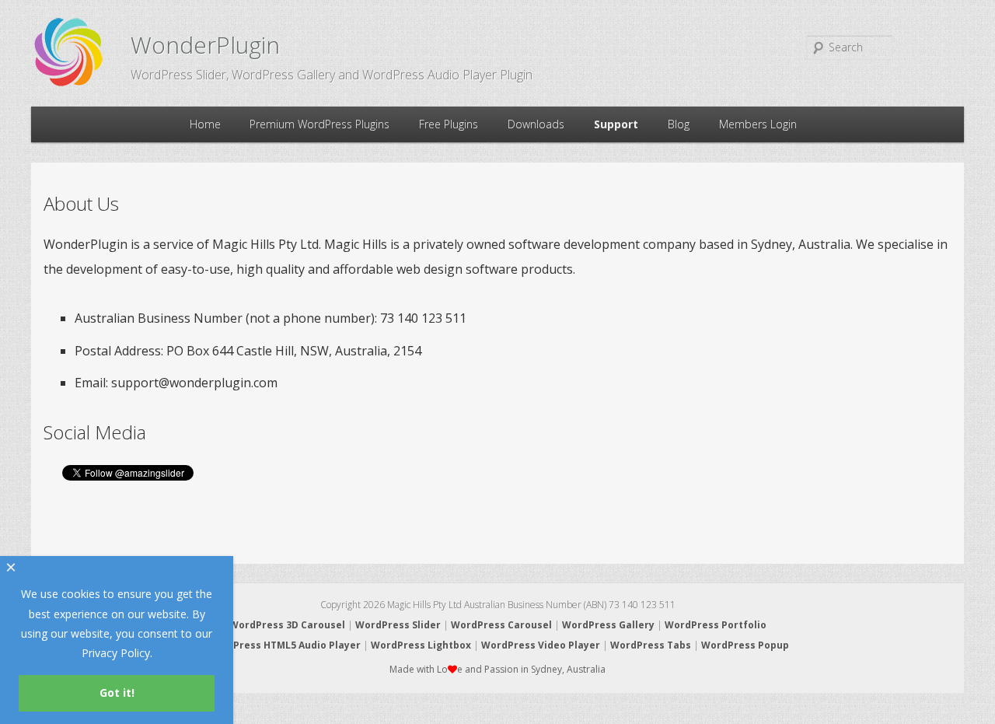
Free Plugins (448, 124)
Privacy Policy (116, 652)
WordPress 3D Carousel (287, 624)
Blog (679, 124)
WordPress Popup (745, 645)
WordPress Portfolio (715, 624)
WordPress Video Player (540, 645)
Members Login (758, 124)
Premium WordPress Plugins (319, 124)
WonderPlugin (205, 45)
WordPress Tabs (650, 645)
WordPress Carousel (501, 624)
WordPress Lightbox (421, 645)
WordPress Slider (398, 624)
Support (616, 124)
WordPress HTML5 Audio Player (284, 645)
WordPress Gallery (608, 624)
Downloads (536, 124)
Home (205, 124)
